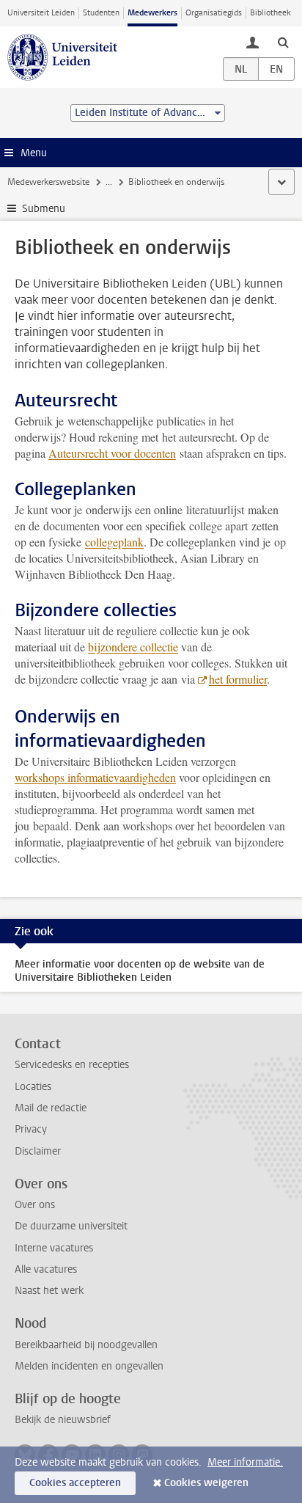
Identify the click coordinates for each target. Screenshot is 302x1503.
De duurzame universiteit (71, 1226)
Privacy (31, 1129)
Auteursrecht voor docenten (112, 453)
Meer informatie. (245, 1462)
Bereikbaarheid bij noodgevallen (86, 1345)
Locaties (33, 1087)
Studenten (101, 12)
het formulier (238, 679)
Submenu (43, 209)
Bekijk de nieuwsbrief (63, 1420)
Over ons (35, 1205)
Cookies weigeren (206, 1483)
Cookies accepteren (75, 1483)
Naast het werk (49, 1291)
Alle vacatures (46, 1269)
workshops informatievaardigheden (95, 777)
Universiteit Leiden (41, 12)
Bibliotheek (270, 12)
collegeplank (114, 541)
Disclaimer (38, 1151)
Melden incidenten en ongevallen (89, 1366)
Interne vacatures (54, 1248)
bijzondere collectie (133, 646)
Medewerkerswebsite (48, 182)
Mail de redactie (50, 1108)
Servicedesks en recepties (72, 1065)
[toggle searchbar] (283, 42)
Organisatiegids (213, 12)
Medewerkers (152, 12)
